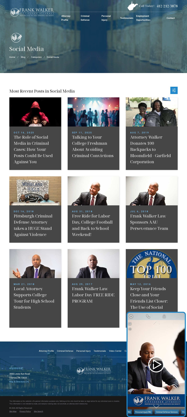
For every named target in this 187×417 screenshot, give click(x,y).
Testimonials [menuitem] (126, 18)
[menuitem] (13, 411)
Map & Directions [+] (19, 381)
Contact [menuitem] (171, 18)
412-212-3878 (167, 6)
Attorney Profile (46, 351)
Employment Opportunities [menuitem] (143, 18)
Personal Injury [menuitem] (106, 18)
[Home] (31, 12)
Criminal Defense (65, 351)
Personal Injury (83, 351)
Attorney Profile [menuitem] (65, 18)
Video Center (115, 351)
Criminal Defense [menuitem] (85, 18)
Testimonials (100, 351)
